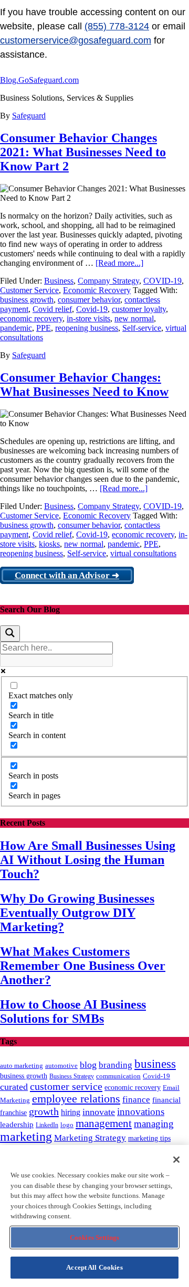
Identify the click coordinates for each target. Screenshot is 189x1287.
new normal (134, 318)
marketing (26, 1136)
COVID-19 (162, 280)
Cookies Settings (94, 1237)
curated (14, 1086)
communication (118, 1076)
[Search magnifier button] (10, 633)
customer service (66, 1086)
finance (136, 1100)
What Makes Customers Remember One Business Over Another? (82, 966)
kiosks (49, 543)
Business (59, 280)
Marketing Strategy (90, 1138)
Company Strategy (108, 280)
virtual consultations (143, 553)
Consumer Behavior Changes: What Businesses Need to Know (84, 384)
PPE (43, 327)
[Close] (176, 1159)
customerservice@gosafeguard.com (75, 40)
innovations (140, 1111)
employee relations (76, 1099)
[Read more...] (119, 262)
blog (88, 1064)
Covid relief (52, 309)
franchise (13, 1113)
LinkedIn (47, 1125)
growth (44, 1111)
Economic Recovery (97, 290)
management (104, 1123)
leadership (17, 1124)
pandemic (16, 327)
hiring (70, 1112)
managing (154, 1123)
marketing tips (149, 1138)
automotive (61, 1065)
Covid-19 (92, 309)
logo (67, 1125)
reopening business (86, 327)
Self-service (141, 327)
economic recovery (31, 318)
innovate (98, 1112)
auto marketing (21, 1065)
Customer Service (29, 290)
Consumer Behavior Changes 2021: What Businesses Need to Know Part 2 (83, 152)
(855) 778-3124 (117, 26)
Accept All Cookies (94, 1267)
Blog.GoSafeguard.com (39, 79)
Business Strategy (71, 1076)
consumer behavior (89, 299)
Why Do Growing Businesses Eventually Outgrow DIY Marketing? (77, 913)
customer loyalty (139, 309)
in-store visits (88, 318)
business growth (27, 299)
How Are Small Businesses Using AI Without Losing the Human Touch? (87, 860)
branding (115, 1065)
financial (166, 1100)
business (155, 1063)
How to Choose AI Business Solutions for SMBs (73, 1011)
